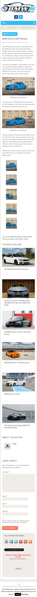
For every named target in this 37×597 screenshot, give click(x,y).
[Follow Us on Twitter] (16, 543)
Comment (6, 472)
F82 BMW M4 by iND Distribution (16, 269)
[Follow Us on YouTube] (25, 543)
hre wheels (10, 239)
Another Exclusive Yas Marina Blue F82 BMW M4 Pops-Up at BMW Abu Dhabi (17, 303)
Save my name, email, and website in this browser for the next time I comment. (15, 521)
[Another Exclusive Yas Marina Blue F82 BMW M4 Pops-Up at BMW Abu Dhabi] (18, 288)
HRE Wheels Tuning (21, 239)
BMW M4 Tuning (12, 27)
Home (2, 27)
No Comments (23, 42)
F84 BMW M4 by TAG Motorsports (17, 363)
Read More (25, 594)
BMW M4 (13, 237)
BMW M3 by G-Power (12, 394)
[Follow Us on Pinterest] (20, 543)
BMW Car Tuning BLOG (10, 586)
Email (4, 504)
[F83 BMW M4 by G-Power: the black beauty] (18, 320)
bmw (7, 237)
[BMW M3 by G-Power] (18, 382)
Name (4, 496)
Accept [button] (18, 594)
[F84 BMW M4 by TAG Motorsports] (18, 351)
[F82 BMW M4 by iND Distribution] (18, 257)
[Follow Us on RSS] (30, 543)
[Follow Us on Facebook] (11, 543)
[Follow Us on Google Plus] (6, 543)
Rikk (5, 42)
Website (5, 511)
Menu (4, 23)
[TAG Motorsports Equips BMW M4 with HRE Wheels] (18, 413)
